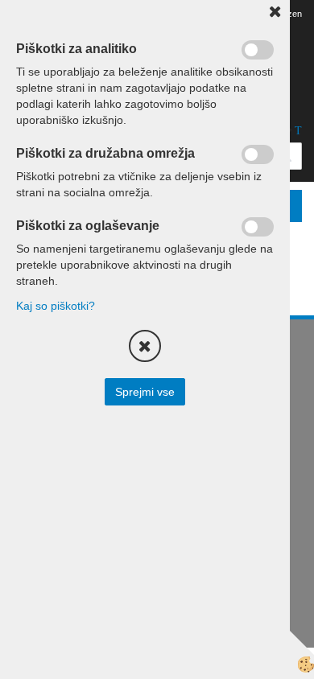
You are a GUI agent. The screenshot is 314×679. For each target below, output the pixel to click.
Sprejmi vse (145, 391)
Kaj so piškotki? (55, 305)
